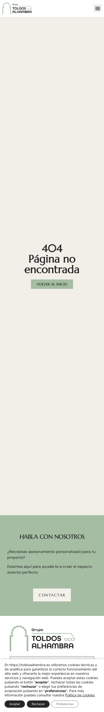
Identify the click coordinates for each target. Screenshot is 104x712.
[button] (98, 8)
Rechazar (38, 704)
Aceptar (14, 704)
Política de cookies (80, 695)
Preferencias (65, 704)
